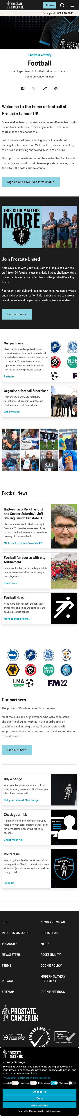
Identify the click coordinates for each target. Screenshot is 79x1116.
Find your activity (39, 55)
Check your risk (13, 839)
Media (45, 944)
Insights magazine (16, 933)
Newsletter (11, 955)
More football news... (17, 618)
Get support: (49, 13)
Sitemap (8, 992)
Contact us (49, 933)
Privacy (8, 981)
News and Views (53, 922)
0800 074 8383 (65, 13)
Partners (9, 376)
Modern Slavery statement (53, 978)
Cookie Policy (51, 965)
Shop (5, 922)
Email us (9, 883)
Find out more (16, 314)
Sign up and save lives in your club (30, 182)
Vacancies (9, 944)
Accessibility (51, 955)
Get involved (12, 411)
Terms (6, 965)
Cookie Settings (53, 992)
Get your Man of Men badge (21, 800)
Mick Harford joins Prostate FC (23, 543)
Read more (10, 583)
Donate (50, 5)
